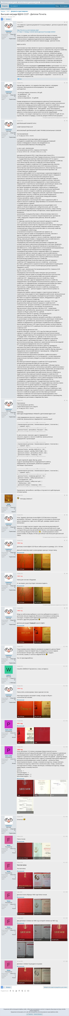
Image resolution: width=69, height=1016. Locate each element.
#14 (66, 747)
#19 (66, 918)
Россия (14, 853)
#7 (66, 540)
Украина (14, 511)
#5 (66, 495)
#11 (66, 666)
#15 (66, 816)
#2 (66, 82)
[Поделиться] (65, 22)
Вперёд (8, 19)
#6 (66, 515)
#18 (66, 892)
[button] (19, 6)
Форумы (5, 6)
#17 (66, 862)
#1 (66, 22)
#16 (66, 836)
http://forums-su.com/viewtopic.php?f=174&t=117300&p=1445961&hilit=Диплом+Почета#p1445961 (36, 31)
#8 (66, 573)
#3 (66, 120)
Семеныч (4, 16)
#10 (66, 646)
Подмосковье (12, 38)
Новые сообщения (6, 9)
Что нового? (14, 6)
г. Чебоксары (13, 682)
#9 (66, 608)
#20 (66, 961)
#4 (66, 400)
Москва (14, 737)
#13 (66, 721)
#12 (66, 686)
